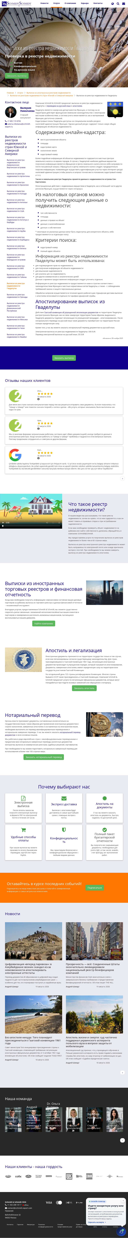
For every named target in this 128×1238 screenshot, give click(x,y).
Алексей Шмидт (12, 1119)
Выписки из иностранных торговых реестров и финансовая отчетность (43, 589)
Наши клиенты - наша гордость (33, 1166)
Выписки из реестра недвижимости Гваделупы (16, 285)
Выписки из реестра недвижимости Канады (17, 192)
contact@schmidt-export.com (20, 1208)
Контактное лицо (17, 102)
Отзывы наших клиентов (27, 380)
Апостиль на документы (104, 805)
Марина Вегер (72, 1119)
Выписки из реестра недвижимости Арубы (16, 229)
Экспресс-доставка (64, 804)
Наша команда (18, 1098)
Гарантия (20, 1224)
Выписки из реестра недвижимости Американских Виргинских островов (16, 164)
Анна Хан (114, 1121)
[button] (112, 3)
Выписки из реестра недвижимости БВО (15, 267)
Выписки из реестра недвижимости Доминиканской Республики (15, 307)
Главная (10, 93)
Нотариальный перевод (32, 715)
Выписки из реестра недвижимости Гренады (17, 295)
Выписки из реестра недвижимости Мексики (17, 318)
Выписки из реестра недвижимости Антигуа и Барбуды (18, 219)
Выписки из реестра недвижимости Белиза (16, 247)
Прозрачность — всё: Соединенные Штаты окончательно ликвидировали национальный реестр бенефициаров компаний (93, 968)
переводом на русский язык (58, 106)
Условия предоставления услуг (65, 1226)
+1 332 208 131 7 (14, 1205)
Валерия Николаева (27, 109)
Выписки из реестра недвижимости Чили (16, 327)
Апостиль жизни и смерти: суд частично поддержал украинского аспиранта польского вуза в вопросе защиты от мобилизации (91, 1042)
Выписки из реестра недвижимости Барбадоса (18, 238)
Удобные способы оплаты (23, 838)
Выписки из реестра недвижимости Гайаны (17, 275)
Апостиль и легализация (74, 650)
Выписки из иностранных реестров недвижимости (49, 93)
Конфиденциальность (64, 840)
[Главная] (17, 4)
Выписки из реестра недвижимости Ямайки (17, 335)
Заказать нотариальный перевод (44, 757)
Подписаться (95, 887)
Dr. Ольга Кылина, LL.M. (53, 1107)
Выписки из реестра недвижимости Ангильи (17, 201)
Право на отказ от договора (82, 1226)
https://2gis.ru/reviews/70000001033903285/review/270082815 (21, 396)
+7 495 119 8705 (14, 121)
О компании (70, 3)
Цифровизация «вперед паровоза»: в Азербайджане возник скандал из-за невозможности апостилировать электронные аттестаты (28, 968)
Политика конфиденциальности (45, 1226)
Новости (44, 3)
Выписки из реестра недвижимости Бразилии (18, 183)
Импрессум (30, 1224)
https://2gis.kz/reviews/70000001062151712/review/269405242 (21, 425)
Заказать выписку (16, 75)
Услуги (56, 3)
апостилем (77, 106)
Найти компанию (43, 623)
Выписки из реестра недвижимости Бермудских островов (16, 257)
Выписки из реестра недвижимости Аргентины (18, 174)
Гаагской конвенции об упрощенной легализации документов (71, 312)
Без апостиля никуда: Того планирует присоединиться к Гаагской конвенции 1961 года (33, 1040)
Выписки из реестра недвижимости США (15, 209)
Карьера (84, 3)
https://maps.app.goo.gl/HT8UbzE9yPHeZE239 (21, 455)
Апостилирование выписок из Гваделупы (70, 304)
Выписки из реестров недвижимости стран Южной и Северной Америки (41, 95)
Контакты (98, 3)
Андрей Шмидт (11, 986)
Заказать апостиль (84, 688)
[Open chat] (121, 1231)
